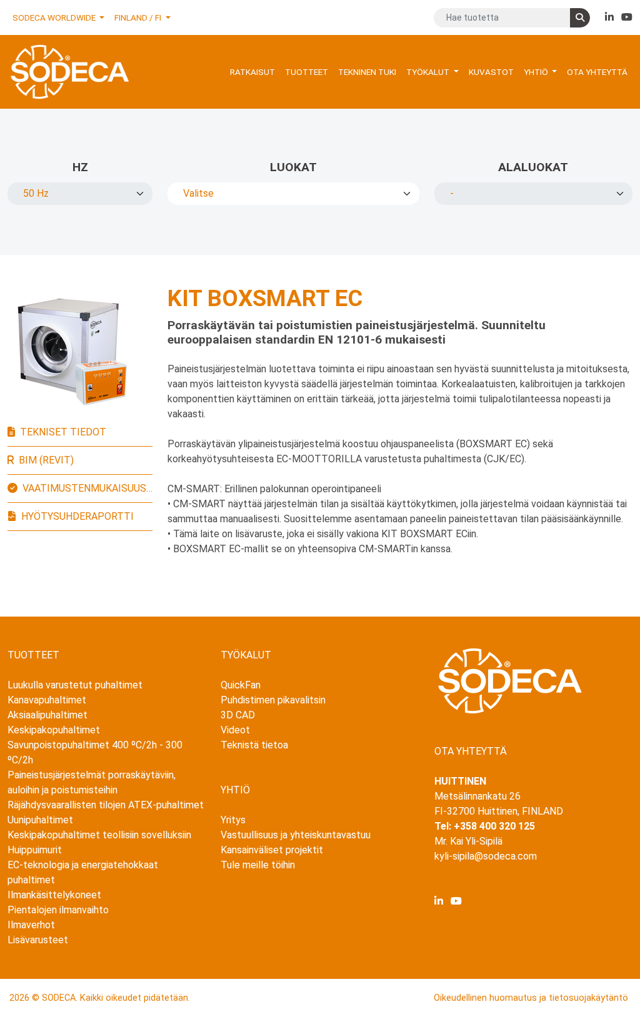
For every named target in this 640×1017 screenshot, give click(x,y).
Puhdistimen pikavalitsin (273, 700)
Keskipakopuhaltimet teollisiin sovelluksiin (99, 835)
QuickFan (241, 685)
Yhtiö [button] (537, 72)
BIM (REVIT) (46, 460)
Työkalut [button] (428, 72)
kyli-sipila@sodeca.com (485, 856)
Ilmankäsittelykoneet (54, 895)
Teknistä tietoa (254, 745)
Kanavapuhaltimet (47, 700)
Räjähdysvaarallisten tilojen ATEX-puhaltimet (106, 805)
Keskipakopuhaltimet (54, 730)
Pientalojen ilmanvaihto (58, 910)
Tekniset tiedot (63, 432)
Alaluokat (533, 167)
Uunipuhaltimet (40, 820)
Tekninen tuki (367, 72)
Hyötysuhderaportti (77, 516)
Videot (235, 730)
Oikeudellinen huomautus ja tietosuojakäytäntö (531, 998)
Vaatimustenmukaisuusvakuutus (87, 488)
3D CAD (238, 715)
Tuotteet (306, 72)
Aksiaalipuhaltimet (48, 715)
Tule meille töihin (258, 865)
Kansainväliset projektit (272, 850)
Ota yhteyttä (597, 72)
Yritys (233, 820)
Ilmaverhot (31, 925)
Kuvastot (491, 72)
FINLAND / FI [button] (138, 17)
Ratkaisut (252, 72)
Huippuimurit (35, 850)
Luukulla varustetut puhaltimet (75, 685)
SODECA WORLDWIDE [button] (55, 17)
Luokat (293, 167)
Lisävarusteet (38, 940)
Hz (80, 167)
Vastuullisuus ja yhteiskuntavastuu (296, 835)
